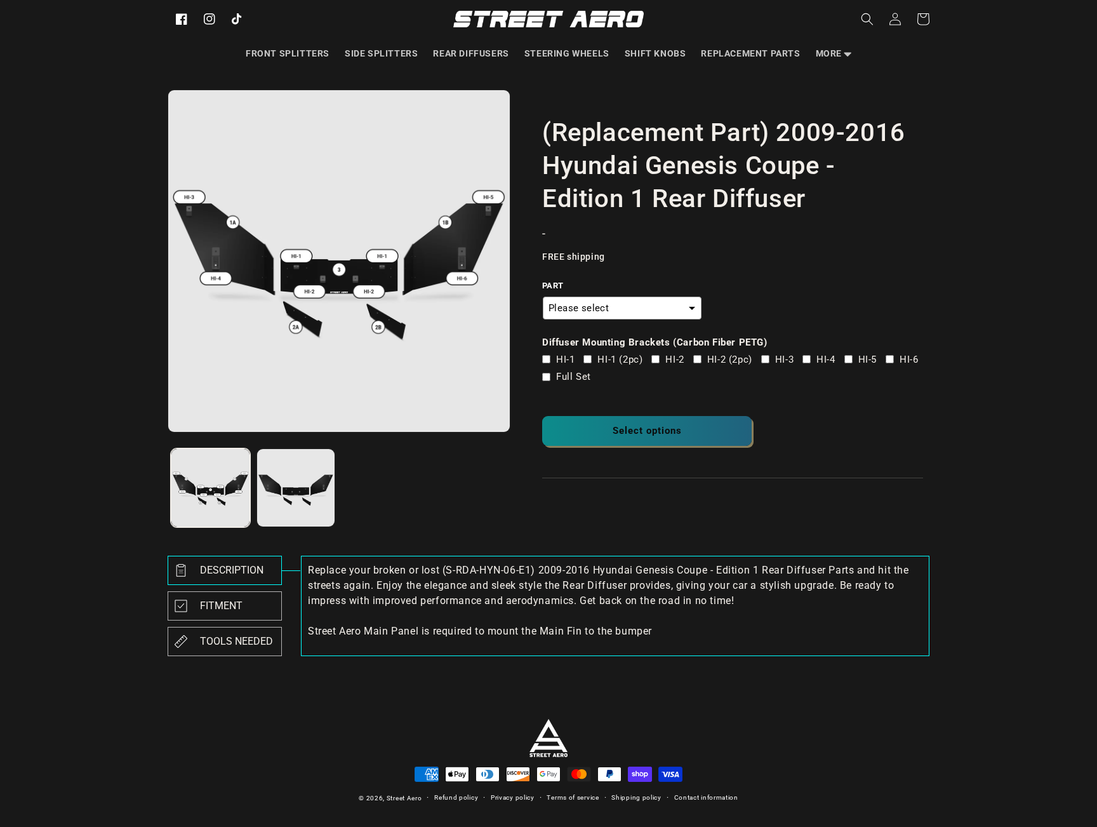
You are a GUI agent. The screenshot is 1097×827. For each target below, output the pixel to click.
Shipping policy (636, 797)
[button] (833, 53)
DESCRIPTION (231, 570)
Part (553, 285)
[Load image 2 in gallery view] (296, 488)
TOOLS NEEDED (236, 641)
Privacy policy (513, 797)
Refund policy (456, 797)
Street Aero (404, 798)
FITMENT (221, 606)
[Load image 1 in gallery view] (210, 488)
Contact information (706, 797)
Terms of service (573, 797)
